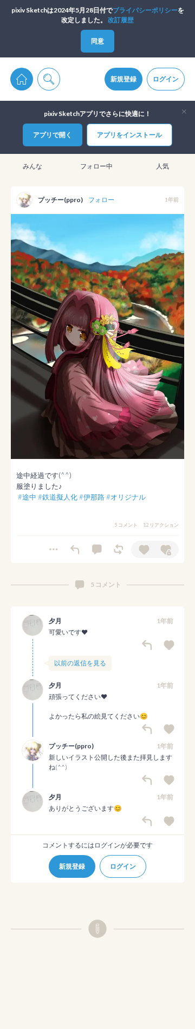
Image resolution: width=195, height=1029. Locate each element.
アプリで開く (52, 135)
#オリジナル (126, 497)
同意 (97, 41)
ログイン (166, 79)
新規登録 (123, 79)
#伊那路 (92, 497)
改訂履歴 (121, 20)
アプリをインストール (129, 135)
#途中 (27, 497)
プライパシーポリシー (145, 10)
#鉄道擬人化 (57, 497)
